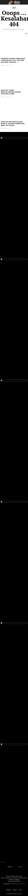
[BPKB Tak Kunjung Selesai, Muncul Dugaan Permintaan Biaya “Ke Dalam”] (14, 110)
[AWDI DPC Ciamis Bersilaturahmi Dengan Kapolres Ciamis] (14, 78)
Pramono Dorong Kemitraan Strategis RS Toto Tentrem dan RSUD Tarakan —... (13, 60)
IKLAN (20, 890)
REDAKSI (15, 890)
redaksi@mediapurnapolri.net (17, 883)
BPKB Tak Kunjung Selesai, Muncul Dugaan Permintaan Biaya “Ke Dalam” (12, 123)
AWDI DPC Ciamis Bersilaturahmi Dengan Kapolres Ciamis (11, 92)
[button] (25, 2)
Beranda (9, 890)
